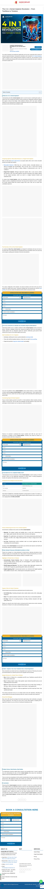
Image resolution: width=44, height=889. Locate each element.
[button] (42, 2)
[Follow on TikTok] (24, 869)
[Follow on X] (26, 869)
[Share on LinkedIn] (25, 800)
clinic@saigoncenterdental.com (8, 867)
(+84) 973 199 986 (9, 864)
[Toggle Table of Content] (39, 92)
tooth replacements (15, 160)
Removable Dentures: (9, 165)
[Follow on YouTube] (24, 872)
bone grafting (34, 339)
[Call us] (20, 872)
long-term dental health (18, 341)
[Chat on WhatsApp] (41, 881)
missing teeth (29, 337)
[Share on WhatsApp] (19, 800)
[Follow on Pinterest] (22, 872)
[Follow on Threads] (28, 869)
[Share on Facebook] (21, 800)
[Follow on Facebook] (20, 869)
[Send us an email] (30, 869)
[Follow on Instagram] (22, 869)
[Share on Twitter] (23, 800)
